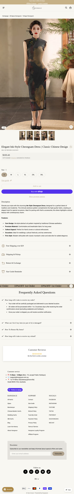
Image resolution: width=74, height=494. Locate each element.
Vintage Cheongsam (28, 16)
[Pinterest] (43, 472)
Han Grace (30, 493)
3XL (41, 175)
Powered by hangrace (41, 493)
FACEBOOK (52, 399)
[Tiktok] (48, 472)
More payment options (37, 197)
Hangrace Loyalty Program (36, 430)
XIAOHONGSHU (53, 419)
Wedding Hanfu (12, 415)
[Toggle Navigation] (3, 8)
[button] (66, 8)
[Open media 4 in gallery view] (37, 135)
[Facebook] (25, 472)
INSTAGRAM (52, 403)
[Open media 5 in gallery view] (44, 135)
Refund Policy (32, 411)
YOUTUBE (52, 407)
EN (36, 479)
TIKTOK (51, 411)
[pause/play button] (71, 286)
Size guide (5, 180)
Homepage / (5, 16)
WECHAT (51, 423)
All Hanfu (10, 399)
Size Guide (31, 403)
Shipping (13, 158)
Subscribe (58, 454)
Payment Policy (32, 419)
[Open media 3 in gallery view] (30, 135)
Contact (30, 399)
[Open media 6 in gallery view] (52, 135)
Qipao (9, 403)
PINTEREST (52, 415)
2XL (33, 175)
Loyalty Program (43, 3)
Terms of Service (33, 426)
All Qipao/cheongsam (15, 16)
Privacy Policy (32, 423)
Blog (9, 423)
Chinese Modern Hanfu (14, 411)
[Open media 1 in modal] (37, 74)
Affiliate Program (31, 3)
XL (25, 175)
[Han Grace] (37, 7)
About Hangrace (12, 430)
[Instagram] (37, 472)
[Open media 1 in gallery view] (22, 135)
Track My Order (32, 415)
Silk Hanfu (11, 419)
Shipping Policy (32, 407)
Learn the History (13, 426)
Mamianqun (11, 407)
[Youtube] (31, 472)
